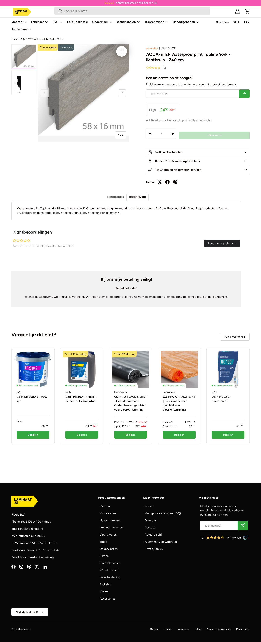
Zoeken (149, 506)
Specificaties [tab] (115, 196)
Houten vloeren (110, 520)
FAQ (247, 22)
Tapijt (103, 541)
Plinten (104, 556)
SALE (236, 22)
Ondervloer (100, 22)
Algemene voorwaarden (161, 541)
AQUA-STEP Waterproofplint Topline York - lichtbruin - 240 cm (42, 39)
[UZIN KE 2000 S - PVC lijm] (32, 369)
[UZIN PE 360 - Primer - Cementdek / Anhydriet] (81, 369)
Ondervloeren (109, 549)
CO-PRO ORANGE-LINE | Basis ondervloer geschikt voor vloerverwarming (179, 403)
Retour (198, 629)
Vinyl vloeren (108, 534)
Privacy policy (154, 549)
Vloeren (16, 22)
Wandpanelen (126, 22)
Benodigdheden (184, 22)
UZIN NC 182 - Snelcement (221, 399)
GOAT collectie (77, 22)
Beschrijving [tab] (137, 196)
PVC (55, 22)
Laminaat (37, 22)
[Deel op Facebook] (167, 182)
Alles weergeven (235, 336)
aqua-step (152, 48)
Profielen (105, 584)
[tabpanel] (126, 210)
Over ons (222, 22)
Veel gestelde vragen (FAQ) (163, 513)
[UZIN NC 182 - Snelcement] (228, 369)
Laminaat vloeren (111, 527)
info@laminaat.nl (31, 528)
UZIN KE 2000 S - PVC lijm (32, 399)
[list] (83, 90)
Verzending (183, 629)
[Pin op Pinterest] (175, 182)
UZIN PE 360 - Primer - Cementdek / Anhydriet (80, 399)
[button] (247, 11)
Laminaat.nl (25, 629)
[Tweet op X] (160, 182)
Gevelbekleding (110, 577)
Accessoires (107, 598)
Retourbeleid (153, 534)
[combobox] (132, 11)
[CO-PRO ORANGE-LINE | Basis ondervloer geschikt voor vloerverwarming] (179, 369)
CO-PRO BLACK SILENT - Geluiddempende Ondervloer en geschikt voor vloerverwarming (130, 403)
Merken (104, 591)
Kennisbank (19, 29)
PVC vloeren (108, 513)
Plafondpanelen (110, 563)
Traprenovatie (154, 22)
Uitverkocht (214, 135)
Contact (150, 527)
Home (14, 39)
